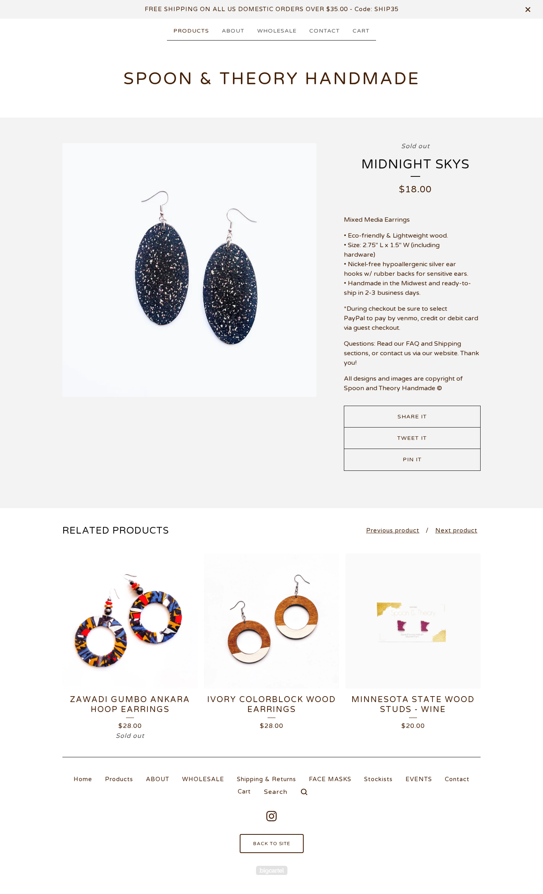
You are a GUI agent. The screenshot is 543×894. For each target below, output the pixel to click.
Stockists (378, 779)
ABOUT (233, 30)
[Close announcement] (528, 9)
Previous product (392, 530)
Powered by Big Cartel (271, 870)
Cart (361, 30)
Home (83, 779)
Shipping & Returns (266, 779)
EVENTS (418, 779)
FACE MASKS (330, 779)
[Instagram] (271, 816)
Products (191, 30)
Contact (324, 30)
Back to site (271, 843)
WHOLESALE (277, 30)
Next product (456, 530)
